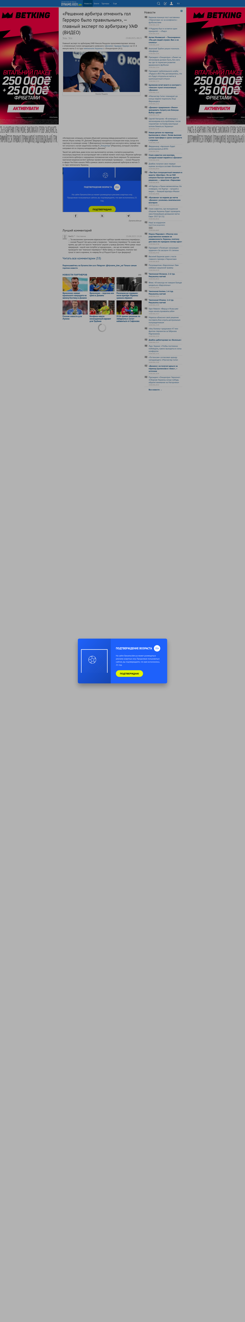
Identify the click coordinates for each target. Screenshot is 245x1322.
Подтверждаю (129, 673)
